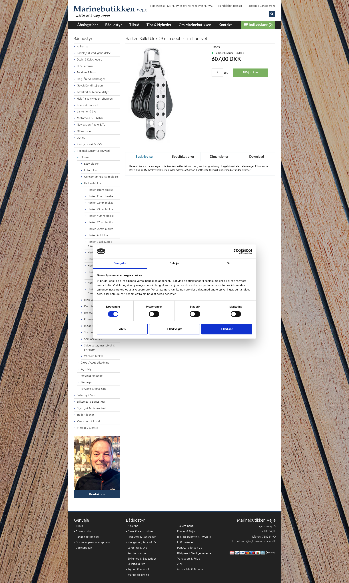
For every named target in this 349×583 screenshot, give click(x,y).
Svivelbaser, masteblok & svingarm (99, 347)
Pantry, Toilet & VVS (89, 144)
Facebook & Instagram (261, 5)
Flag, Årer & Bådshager (91, 79)
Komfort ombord (87, 105)
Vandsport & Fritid (88, 421)
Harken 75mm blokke (100, 228)
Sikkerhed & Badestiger (91, 401)
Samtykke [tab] (120, 263)
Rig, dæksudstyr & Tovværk (93, 150)
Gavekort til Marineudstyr (93, 92)
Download (256, 156)
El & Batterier (85, 66)
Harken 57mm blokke (100, 222)
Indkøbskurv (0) (261, 25)
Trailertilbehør (85, 414)
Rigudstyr (86, 369)
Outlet (81, 137)
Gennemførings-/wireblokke (101, 176)
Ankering (82, 46)
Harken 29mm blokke (100, 209)
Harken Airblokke (98, 235)
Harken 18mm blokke (100, 196)
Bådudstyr (113, 25)
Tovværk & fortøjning (93, 388)
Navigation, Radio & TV (91, 124)
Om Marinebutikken (195, 25)
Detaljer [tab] (175, 263)
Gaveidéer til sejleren (90, 85)
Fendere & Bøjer (86, 72)
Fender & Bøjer (185, 531)
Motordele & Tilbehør (90, 118)
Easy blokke (91, 163)
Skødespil (86, 382)
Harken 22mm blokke (100, 202)
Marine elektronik (137, 574)
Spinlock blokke (93, 339)
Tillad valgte (174, 329)
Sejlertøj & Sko (86, 395)
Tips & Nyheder (159, 25)
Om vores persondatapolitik (92, 542)
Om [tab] (229, 263)
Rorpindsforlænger (92, 375)
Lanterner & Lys (86, 111)
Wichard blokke (93, 356)
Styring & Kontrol (137, 569)
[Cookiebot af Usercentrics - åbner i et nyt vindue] (236, 251)
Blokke (85, 157)
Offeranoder (84, 131)
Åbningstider (87, 25)
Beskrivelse (144, 156)
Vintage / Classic (87, 427)
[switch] (154, 314)
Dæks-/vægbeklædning (95, 362)
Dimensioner (219, 156)
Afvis (122, 329)
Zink (178, 563)
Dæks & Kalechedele (89, 59)
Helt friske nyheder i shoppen (95, 98)
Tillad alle (227, 329)
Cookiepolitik (83, 547)
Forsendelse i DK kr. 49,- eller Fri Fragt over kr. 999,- (183, 5)
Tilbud (134, 25)
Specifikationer (183, 156)
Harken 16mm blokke (100, 189)
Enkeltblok (90, 170)
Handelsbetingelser (231, 5)
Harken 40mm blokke (101, 215)
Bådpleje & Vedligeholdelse (94, 53)
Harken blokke (92, 183)
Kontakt (225, 25)
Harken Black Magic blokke (100, 243)
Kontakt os (97, 494)
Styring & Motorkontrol (91, 408)
